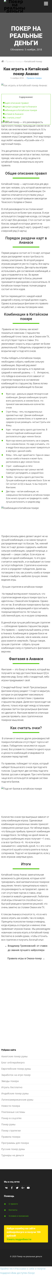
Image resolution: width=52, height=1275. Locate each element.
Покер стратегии (11, 1130)
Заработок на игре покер (16, 1074)
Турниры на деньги (12, 1155)
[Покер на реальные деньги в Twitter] (17, 1187)
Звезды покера (10, 1081)
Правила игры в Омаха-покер (26, 958)
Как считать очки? (12, 117)
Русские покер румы (13, 1149)
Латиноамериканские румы (17, 1099)
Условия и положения (19, 1216)
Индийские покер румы (15, 1093)
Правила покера (34, 78)
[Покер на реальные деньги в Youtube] (28, 1187)
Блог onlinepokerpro (13, 1062)
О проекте (13, 1204)
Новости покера (10, 1105)
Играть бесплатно (11, 1087)
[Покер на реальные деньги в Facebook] (11, 1187)
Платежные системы (13, 1112)
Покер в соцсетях (11, 1118)
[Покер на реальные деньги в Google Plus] (22, 1187)
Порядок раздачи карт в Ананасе (20, 106)
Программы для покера (15, 1142)
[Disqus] (26, 1005)
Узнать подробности (19, 1239)
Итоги (6, 121)
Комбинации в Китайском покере (20, 110)
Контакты (13, 1210)
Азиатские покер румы (14, 1056)
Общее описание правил (16, 102)
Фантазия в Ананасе (13, 113)
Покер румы (8, 1124)
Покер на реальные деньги (26, 36)
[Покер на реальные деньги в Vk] (6, 1187)
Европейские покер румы (16, 1068)
